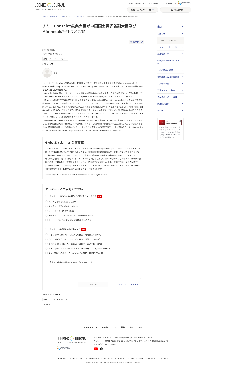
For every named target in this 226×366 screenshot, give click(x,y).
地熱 (123, 327)
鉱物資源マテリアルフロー (168, 62)
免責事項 (62, 358)
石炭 (140, 327)
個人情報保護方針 (92, 358)
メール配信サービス (156, 3)
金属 (63, 17)
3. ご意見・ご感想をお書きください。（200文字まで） (69, 262)
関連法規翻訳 (163, 103)
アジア (44, 54)
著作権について (76, 358)
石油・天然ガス (90, 327)
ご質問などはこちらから (127, 284)
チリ (60, 54)
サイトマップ (163, 358)
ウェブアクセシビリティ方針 (113, 358)
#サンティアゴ (48, 64)
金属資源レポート (165, 53)
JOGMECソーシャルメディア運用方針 (141, 358)
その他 (160, 110)
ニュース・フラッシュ (75, 17)
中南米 (55, 54)
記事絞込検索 (177, 9)
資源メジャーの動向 (166, 90)
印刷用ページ (138, 42)
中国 (50, 54)
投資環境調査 (163, 83)
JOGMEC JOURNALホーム (51, 17)
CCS (114, 327)
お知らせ (161, 33)
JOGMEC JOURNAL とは (137, 3)
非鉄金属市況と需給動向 (168, 76)
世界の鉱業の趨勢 (165, 70)
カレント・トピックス (167, 47)
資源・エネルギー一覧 (141, 9)
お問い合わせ (171, 3)
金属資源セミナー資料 (167, 97)
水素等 (105, 327)
